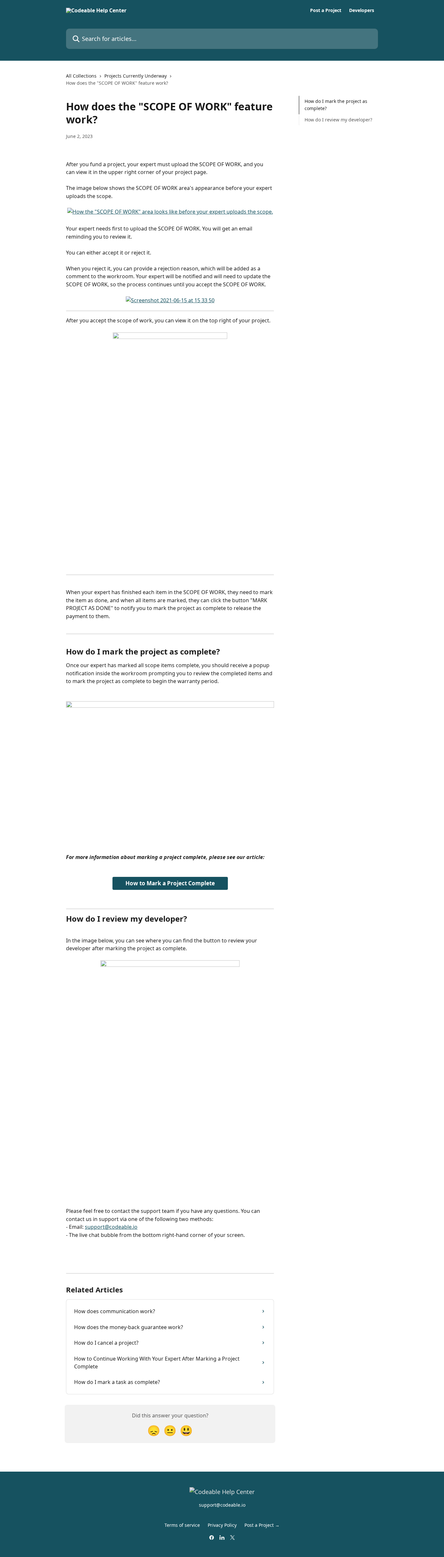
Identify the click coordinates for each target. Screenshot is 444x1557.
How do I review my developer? (338, 120)
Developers (361, 10)
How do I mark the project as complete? (336, 104)
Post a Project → (262, 1525)
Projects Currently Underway (135, 76)
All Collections (81, 76)
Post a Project (325, 10)
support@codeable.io (111, 1226)
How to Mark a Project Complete (170, 883)
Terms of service (182, 1525)
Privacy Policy (222, 1525)
